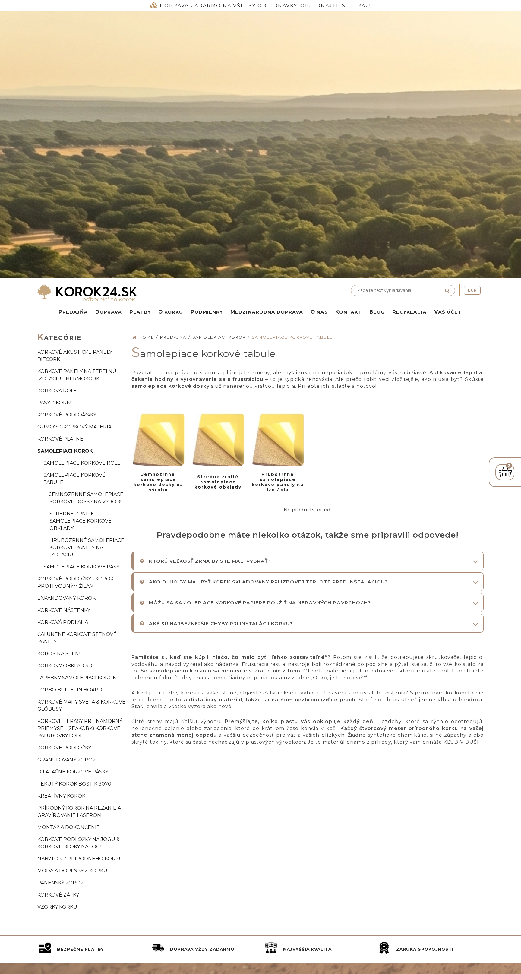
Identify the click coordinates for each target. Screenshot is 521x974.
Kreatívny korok (61, 796)
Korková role (57, 391)
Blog (377, 312)
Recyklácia (409, 312)
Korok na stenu (60, 653)
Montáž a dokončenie (68, 827)
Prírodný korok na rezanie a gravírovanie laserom (79, 811)
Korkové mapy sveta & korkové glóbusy (81, 705)
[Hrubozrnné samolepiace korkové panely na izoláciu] (278, 439)
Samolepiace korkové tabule (74, 478)
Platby (140, 312)
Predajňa (73, 312)
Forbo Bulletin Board (69, 690)
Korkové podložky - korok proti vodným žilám (75, 582)
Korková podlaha (62, 622)
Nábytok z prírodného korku (80, 859)
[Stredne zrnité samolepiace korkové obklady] (218, 439)
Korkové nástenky (63, 610)
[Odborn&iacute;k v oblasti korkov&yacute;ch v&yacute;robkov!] (147, 292)
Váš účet (447, 312)
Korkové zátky (58, 895)
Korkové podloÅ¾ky (66, 415)
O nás (319, 312)
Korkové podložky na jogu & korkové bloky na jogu (78, 842)
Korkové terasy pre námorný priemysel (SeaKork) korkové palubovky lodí (79, 728)
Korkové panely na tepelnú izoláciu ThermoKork (76, 374)
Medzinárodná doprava (266, 312)
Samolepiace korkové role (82, 463)
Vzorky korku (57, 907)
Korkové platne (60, 439)
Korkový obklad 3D (64, 666)
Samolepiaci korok (65, 451)
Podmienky (207, 312)
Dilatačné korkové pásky (72, 772)
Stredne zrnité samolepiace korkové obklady (80, 521)
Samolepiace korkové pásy (81, 567)
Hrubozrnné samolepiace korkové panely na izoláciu (86, 547)
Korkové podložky (64, 748)
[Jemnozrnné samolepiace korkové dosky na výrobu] (158, 439)
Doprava (108, 312)
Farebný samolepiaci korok (76, 678)
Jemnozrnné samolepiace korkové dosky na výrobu (86, 498)
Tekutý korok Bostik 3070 (74, 784)
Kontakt (348, 312)
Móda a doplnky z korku (72, 871)
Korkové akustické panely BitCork (74, 355)
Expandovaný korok (66, 598)
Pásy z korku (55, 403)
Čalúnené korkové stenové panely (77, 637)
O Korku (170, 312)
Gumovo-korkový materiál (75, 427)
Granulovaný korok (66, 760)
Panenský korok (60, 883)
